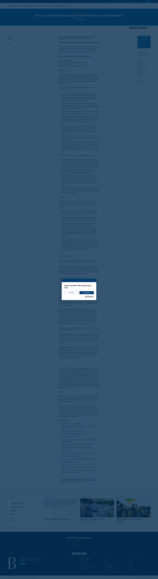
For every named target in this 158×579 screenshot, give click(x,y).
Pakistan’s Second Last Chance (69, 461)
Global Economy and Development (87, 566)
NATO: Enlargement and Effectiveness (71, 456)
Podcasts (131, 566)
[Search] (149, 6)
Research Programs (111, 1)
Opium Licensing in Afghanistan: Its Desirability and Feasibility (77, 444)
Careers (106, 562)
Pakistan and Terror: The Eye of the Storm (72, 423)
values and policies (91, 480)
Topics (68, 5)
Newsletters (131, 1)
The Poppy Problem (66, 450)
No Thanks (71, 292)
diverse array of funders (75, 480)
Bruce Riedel (64, 426)
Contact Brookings (108, 566)
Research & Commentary (121, 1)
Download (11, 39)
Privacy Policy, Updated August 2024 (15, 577)
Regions (72, 5)
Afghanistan (139, 74)
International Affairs (28, 5)
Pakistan (139, 76)
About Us (142, 1)
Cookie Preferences (108, 567)
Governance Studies (84, 560)
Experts (100, 1)
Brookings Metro (83, 567)
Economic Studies (84, 562)
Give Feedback (86, 292)
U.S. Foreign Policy (140, 72)
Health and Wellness (60, 5)
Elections (53, 5)
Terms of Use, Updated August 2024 (30, 577)
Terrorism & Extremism (141, 66)
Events (104, 1)
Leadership (106, 560)
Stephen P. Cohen (65, 464)
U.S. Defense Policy (142, 67)
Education (47, 5)
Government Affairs (133, 569)
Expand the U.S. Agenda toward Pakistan (71, 431)
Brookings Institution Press (110, 564)
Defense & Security (141, 63)
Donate (147, 1)
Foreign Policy (140, 81)
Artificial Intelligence (39, 5)
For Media (137, 1)
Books (130, 564)
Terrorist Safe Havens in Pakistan (69, 436)
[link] (17, 503)
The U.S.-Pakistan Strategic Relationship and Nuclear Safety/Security (78, 467)
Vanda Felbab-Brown (79, 18)
